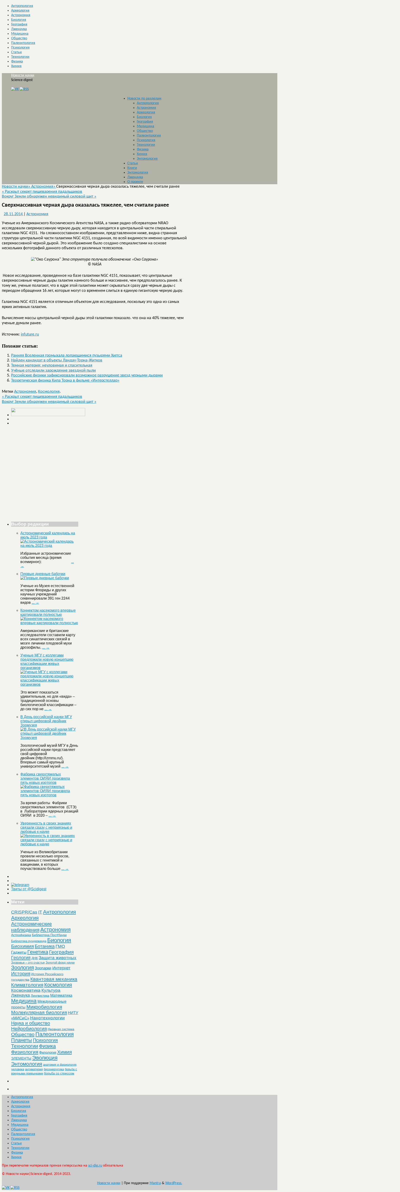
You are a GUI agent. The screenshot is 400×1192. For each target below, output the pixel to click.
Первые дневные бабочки (42, 574)
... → (35, 602)
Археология (20, 10)
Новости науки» (16, 186)
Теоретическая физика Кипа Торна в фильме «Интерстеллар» (65, 380)
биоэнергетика (54, 1069)
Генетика (37, 952)
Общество (19, 38)
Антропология (22, 6)
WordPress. (173, 1183)
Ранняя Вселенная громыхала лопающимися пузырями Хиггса (66, 355)
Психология (20, 48)
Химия (16, 66)
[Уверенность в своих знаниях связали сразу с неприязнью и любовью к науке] (49, 844)
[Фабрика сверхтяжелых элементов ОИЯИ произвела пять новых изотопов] (49, 795)
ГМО (60, 946)
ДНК (34, 958)
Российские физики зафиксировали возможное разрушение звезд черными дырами (87, 375)
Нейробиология (29, 1028)
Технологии (20, 57)
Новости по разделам (144, 98)
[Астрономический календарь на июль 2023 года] (49, 546)
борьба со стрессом (59, 1073)
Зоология (22, 968)
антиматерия (34, 1069)
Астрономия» (43, 186)
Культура (50, 990)
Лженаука (19, 29)
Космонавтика (26, 990)
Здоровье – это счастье (28, 962)
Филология (47, 1052)
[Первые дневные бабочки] (44, 578)
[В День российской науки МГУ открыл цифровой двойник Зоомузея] (49, 738)
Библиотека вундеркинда (28, 941)
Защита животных (57, 957)
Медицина (19, 34)
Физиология (24, 1052)
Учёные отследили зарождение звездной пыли (53, 370)
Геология (21, 957)
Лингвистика (40, 995)
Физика (17, 61)
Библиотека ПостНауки (49, 935)
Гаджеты (18, 952)
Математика (61, 995)
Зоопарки (43, 968)
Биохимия (22, 946)
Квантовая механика (53, 979)
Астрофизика (21, 935)
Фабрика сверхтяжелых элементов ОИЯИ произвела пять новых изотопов (45, 778)
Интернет (61, 968)
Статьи (16, 52)
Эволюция (44, 1058)
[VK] (15, 89)
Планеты (21, 1040)
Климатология (27, 984)
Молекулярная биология (39, 1012)
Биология (18, 20)
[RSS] (24, 89)
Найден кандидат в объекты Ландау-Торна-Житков (56, 360)
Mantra (155, 1183)
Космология (49, 391)
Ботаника (45, 946)
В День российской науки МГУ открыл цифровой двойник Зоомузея (46, 721)
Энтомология (147, 159)
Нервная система (61, 1029)
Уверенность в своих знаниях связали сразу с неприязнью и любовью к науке (46, 827)
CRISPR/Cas (24, 912)
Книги (132, 168)
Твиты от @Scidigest (28, 889)
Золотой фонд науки (60, 962)
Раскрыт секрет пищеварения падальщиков (42, 192)
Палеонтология (23, 43)
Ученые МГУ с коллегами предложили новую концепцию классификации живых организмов (46, 661)
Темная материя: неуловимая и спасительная (51, 365)
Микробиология (44, 1006)
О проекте (135, 182)
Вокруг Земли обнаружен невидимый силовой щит (49, 196)
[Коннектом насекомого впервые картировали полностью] (49, 623)
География (19, 24)
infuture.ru (30, 334)
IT (40, 912)
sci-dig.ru (95, 1165)
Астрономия (20, 15)
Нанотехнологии (47, 1017)
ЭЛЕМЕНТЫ (21, 1058)
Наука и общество (30, 1023)
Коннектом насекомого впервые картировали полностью (48, 612)
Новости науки (22, 75)
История (20, 973)
